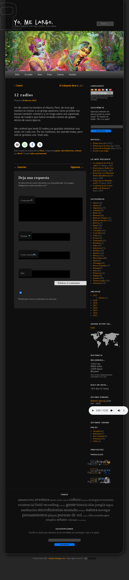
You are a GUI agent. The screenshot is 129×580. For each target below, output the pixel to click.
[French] (107, 89)
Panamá (96, 268)
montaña (71, 510)
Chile (95, 228)
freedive (62, 505)
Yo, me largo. (33, 22)
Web (22, 273)
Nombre (25, 236)
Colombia (97, 230)
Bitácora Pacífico (100, 220)
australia (97, 431)
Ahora (95, 203)
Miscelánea (98, 258)
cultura (75, 499)
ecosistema (106, 499)
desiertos (84, 500)
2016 (95, 308)
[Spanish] (92, 89)
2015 (95, 310)
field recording (47, 505)
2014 (95, 313)
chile (95, 441)
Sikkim (96, 275)
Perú (42, 150)
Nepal (95, 260)
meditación (29, 510)
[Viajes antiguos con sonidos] (101, 464)
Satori (19, 85)
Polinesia (97, 273)
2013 (95, 315)
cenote (59, 500)
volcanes (73, 519)
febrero (102, 298)
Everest (96, 238)
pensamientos (34, 514)
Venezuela (97, 283)
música (81, 510)
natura (92, 509)
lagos (109, 505)
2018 (95, 303)
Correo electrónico (28, 255)
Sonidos (96, 278)
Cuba (95, 235)
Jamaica (96, 253)
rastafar (85, 516)
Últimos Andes (99, 280)
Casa (93, 327)
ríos (91, 515)
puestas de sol (70, 515)
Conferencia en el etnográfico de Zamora (103, 186)
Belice (95, 213)
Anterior (20, 167)
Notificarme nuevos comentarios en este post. (37, 299)
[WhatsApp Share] (25, 145)
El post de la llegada (101, 148)
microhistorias (67, 150)
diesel (19, 153)
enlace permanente (38, 153)
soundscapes (101, 515)
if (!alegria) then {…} (70, 85)
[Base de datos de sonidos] (101, 473)
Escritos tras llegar (101, 151)
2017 (95, 305)
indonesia (97, 433)
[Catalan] (99, 89)
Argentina (97, 208)
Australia (97, 210)
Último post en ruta (101, 146)
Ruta (40, 74)
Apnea (95, 205)
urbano (78, 150)
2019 (95, 300)
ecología (94, 499)
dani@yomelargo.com (57, 558)
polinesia (97, 438)
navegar (104, 510)
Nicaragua (97, 263)
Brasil (95, 225)
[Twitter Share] (40, 145)
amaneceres (26, 500)
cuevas (66, 500)
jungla (100, 505)
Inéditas (96, 250)
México (96, 255)
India (95, 245)
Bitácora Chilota (100, 218)
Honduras (97, 243)
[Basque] (96, 89)
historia (82, 505)
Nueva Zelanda (99, 265)
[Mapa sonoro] (101, 483)
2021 (95, 295)
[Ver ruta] (103, 339)
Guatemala (97, 240)
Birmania (97, 215)
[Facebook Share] (32, 145)
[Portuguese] (110, 89)
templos (51, 519)
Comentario (27, 200)
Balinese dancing (98, 401)
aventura (42, 499)
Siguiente (76, 167)
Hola (17, 74)
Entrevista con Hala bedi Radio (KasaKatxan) (103, 174)
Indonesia (97, 248)
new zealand (98, 436)
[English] (103, 89)
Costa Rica (97, 233)
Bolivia (96, 223)
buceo (53, 499)
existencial (26, 505)
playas (52, 515)
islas (91, 505)
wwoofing (82, 520)
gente (57, 150)
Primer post (98, 143)
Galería (60, 74)
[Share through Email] (17, 145)
